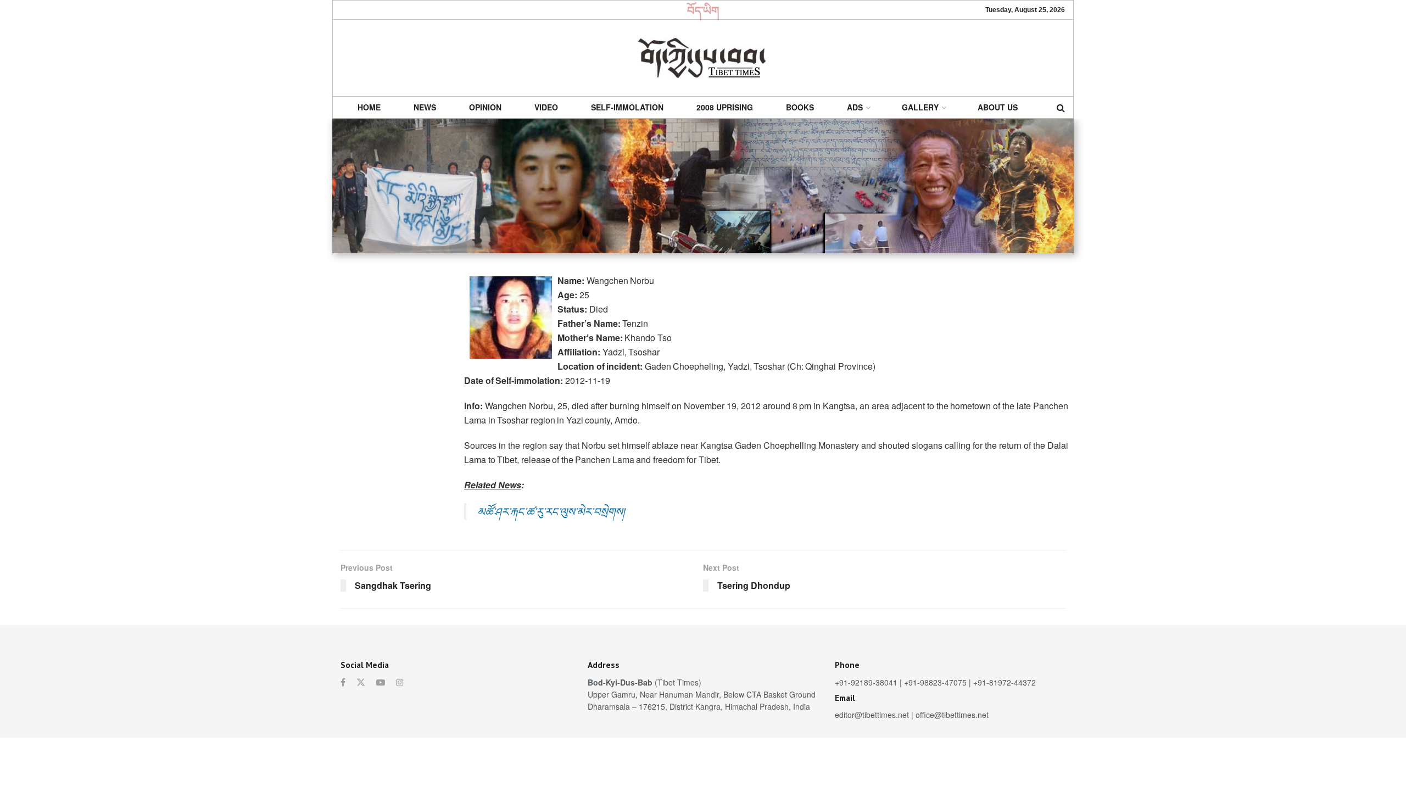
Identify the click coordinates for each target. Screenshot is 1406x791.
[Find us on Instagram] (400, 682)
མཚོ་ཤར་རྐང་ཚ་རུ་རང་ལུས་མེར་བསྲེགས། (550, 511)
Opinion (485, 107)
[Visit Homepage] (703, 58)
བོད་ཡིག (703, 10)
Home (369, 107)
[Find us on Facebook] (343, 682)
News (425, 107)
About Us (998, 107)
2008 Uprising (724, 107)
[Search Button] (1061, 107)
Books (800, 107)
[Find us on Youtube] (380, 682)
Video (546, 107)
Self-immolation (627, 107)
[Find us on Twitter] (360, 682)
